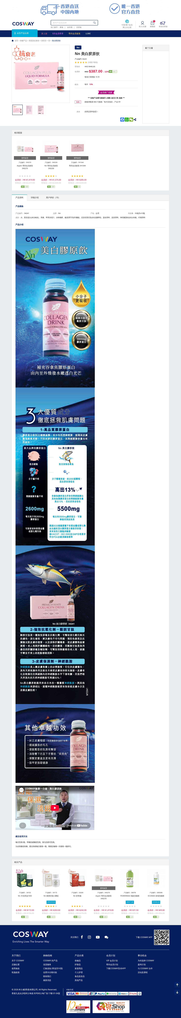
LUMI (88, 33)
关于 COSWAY (18, 960)
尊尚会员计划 (112, 964)
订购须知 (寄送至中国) (53, 968)
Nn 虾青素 (77, 896)
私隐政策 (16, 972)
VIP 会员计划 (112, 960)
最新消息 (47, 980)
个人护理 (79, 972)
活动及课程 (143, 972)
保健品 (78, 960)
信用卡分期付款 (50, 972)
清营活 (43, 40)
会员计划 (110, 955)
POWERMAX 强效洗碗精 (129, 896)
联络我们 (47, 976)
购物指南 (47, 955)
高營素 (79, 27)
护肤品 (78, 964)
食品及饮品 (80, 976)
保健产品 (23, 40)
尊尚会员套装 (74, 33)
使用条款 (16, 968)
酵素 (61, 27)
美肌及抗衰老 (34, 40)
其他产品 (79, 980)
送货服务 (47, 964)
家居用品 (79, 968)
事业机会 (142, 955)
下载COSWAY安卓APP (116, 968)
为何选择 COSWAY (146, 960)
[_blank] (135, 120)
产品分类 (79, 955)
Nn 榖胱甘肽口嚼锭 (51, 896)
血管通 (69, 27)
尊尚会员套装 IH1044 (77, 165)
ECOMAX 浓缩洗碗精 (156, 896)
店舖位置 (16, 964)
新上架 (44, 33)
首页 (16, 40)
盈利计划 (142, 964)
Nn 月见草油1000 (25, 896)
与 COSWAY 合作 (145, 968)
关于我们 (16, 955)
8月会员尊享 (57, 33)
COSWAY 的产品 (50, 960)
